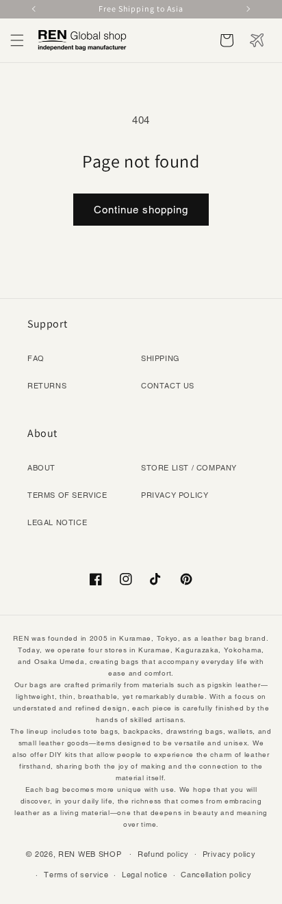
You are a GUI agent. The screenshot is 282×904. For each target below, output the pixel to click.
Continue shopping (141, 209)
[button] (17, 40)
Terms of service (76, 874)
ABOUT (41, 468)
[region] (141, 9)
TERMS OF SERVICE (67, 495)
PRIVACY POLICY (174, 495)
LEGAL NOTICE (57, 522)
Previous (35, 9)
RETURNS (46, 385)
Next (247, 9)
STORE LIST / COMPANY (189, 468)
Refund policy (163, 854)
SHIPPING (160, 358)
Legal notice (144, 874)
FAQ (35, 358)
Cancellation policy (216, 874)
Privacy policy (229, 854)
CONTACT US (167, 385)
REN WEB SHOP (89, 853)
